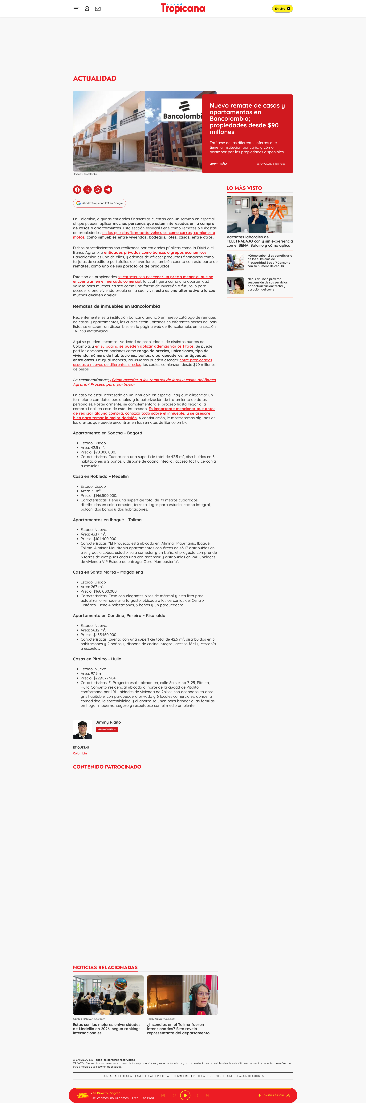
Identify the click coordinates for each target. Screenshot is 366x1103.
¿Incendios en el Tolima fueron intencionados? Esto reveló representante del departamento (178, 1028)
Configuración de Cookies (245, 1076)
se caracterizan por (143, 279)
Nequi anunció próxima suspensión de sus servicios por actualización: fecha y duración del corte (268, 284)
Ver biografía (105, 729)
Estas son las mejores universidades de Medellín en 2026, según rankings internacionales (106, 1028)
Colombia (80, 753)
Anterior (163, 1095)
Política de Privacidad (173, 1076)
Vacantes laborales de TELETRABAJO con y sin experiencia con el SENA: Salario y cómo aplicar (260, 241)
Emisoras (126, 1076)
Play (185, 1095)
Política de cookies (207, 1076)
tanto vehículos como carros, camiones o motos (144, 234)
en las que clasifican (120, 232)
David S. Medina (82, 1019)
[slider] (183, 1088)
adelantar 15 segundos (196, 1095)
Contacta (109, 1076)
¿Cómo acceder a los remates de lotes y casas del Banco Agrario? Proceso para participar (144, 382)
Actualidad (94, 78)
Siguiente (207, 1095)
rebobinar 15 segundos (174, 1095)
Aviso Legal (145, 1076)
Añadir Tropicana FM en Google (102, 203)
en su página (144, 346)
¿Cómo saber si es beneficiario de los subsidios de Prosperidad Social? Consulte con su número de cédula (270, 260)
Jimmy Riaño (218, 163)
